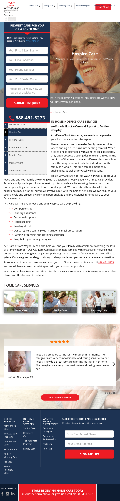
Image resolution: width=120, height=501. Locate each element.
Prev (6, 364)
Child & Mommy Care (11, 456)
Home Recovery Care (8, 469)
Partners (47, 444)
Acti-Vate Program (83, 6)
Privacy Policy (32, 40)
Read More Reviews (60, 388)
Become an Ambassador (49, 438)
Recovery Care (64, 6)
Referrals (47, 448)
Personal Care (16, 140)
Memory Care (16, 163)
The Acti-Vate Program (11, 435)
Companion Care (18, 170)
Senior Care (34, 6)
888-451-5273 (29, 118)
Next (114, 364)
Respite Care (15, 155)
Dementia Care (17, 124)
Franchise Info (98, 6)
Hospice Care (16, 132)
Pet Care (8, 462)
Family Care (48, 6)
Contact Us (111, 6)
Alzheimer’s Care (18, 147)
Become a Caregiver (48, 430)
